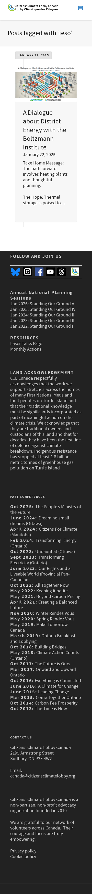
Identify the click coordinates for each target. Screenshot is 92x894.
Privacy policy (23, 851)
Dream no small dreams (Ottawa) (39, 521)
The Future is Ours (52, 664)
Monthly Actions (25, 349)
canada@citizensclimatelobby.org (42, 776)
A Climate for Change (57, 686)
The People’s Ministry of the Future (45, 509)
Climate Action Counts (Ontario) (44, 655)
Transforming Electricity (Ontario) (37, 560)
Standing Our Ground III (53, 315)
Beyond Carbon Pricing (58, 596)
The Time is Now (51, 709)
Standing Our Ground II (52, 321)
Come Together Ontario (58, 697)
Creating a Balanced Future (43, 605)
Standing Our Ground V (52, 304)
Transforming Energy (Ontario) (43, 543)
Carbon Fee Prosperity (56, 703)
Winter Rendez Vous (55, 613)
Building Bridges (50, 647)
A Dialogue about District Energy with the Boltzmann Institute (44, 129)
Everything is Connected (58, 681)
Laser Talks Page (26, 344)
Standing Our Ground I (51, 326)
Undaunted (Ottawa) (55, 552)
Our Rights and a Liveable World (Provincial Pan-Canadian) (40, 574)
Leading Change (53, 692)
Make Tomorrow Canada (39, 627)
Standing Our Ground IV (52, 309)
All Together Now (52, 585)
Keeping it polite (51, 591)
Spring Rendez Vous (55, 619)
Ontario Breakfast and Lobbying (42, 638)
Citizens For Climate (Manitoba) (43, 532)
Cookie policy (23, 857)
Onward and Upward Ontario (43, 672)
